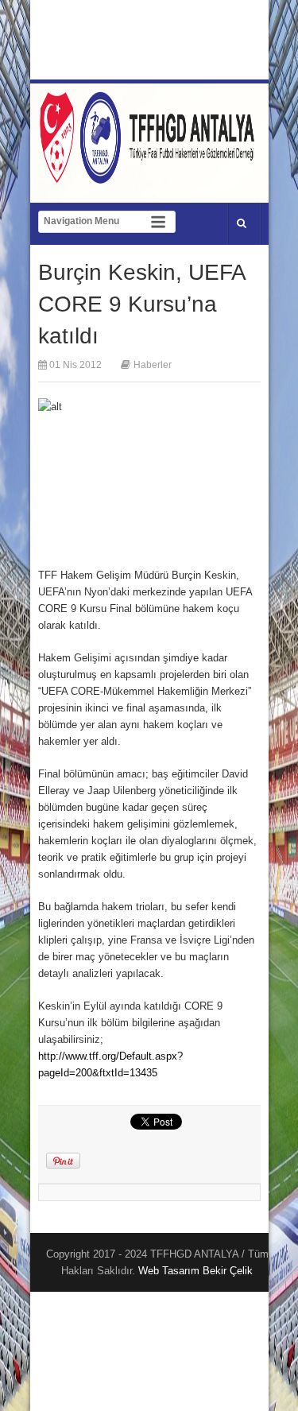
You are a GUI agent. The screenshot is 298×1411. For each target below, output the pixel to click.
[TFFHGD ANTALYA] (149, 174)
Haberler (153, 364)
